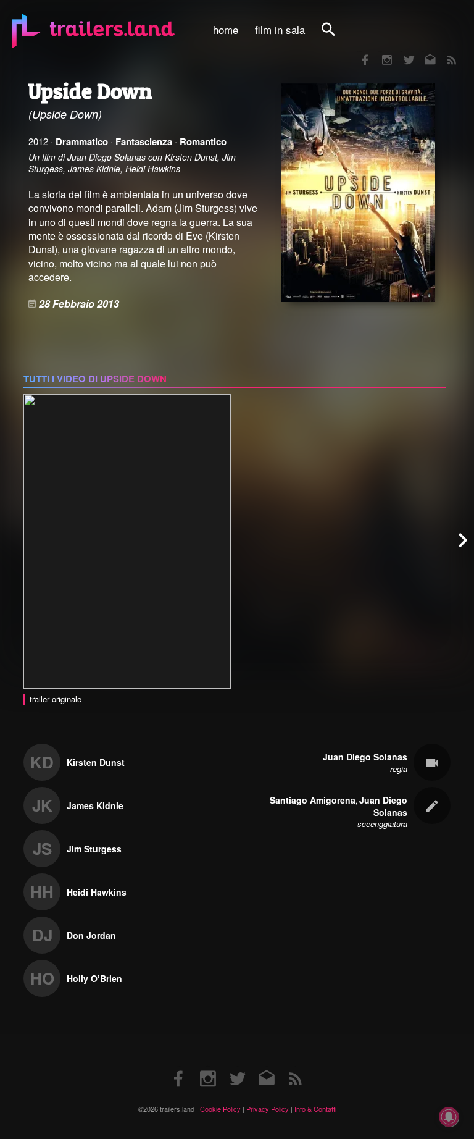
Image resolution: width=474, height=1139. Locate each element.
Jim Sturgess (94, 849)
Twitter (401, 51)
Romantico (203, 141)
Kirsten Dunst (96, 762)
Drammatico (82, 141)
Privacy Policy (267, 1109)
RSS (444, 51)
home (225, 29)
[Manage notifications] (449, 1117)
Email (422, 51)
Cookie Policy (220, 1109)
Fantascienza (143, 141)
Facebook (359, 51)
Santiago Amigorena (313, 800)
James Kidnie (95, 805)
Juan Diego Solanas (365, 756)
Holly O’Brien (94, 978)
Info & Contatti (315, 1109)
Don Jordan (91, 935)
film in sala (280, 29)
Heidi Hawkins (97, 892)
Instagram (380, 51)
